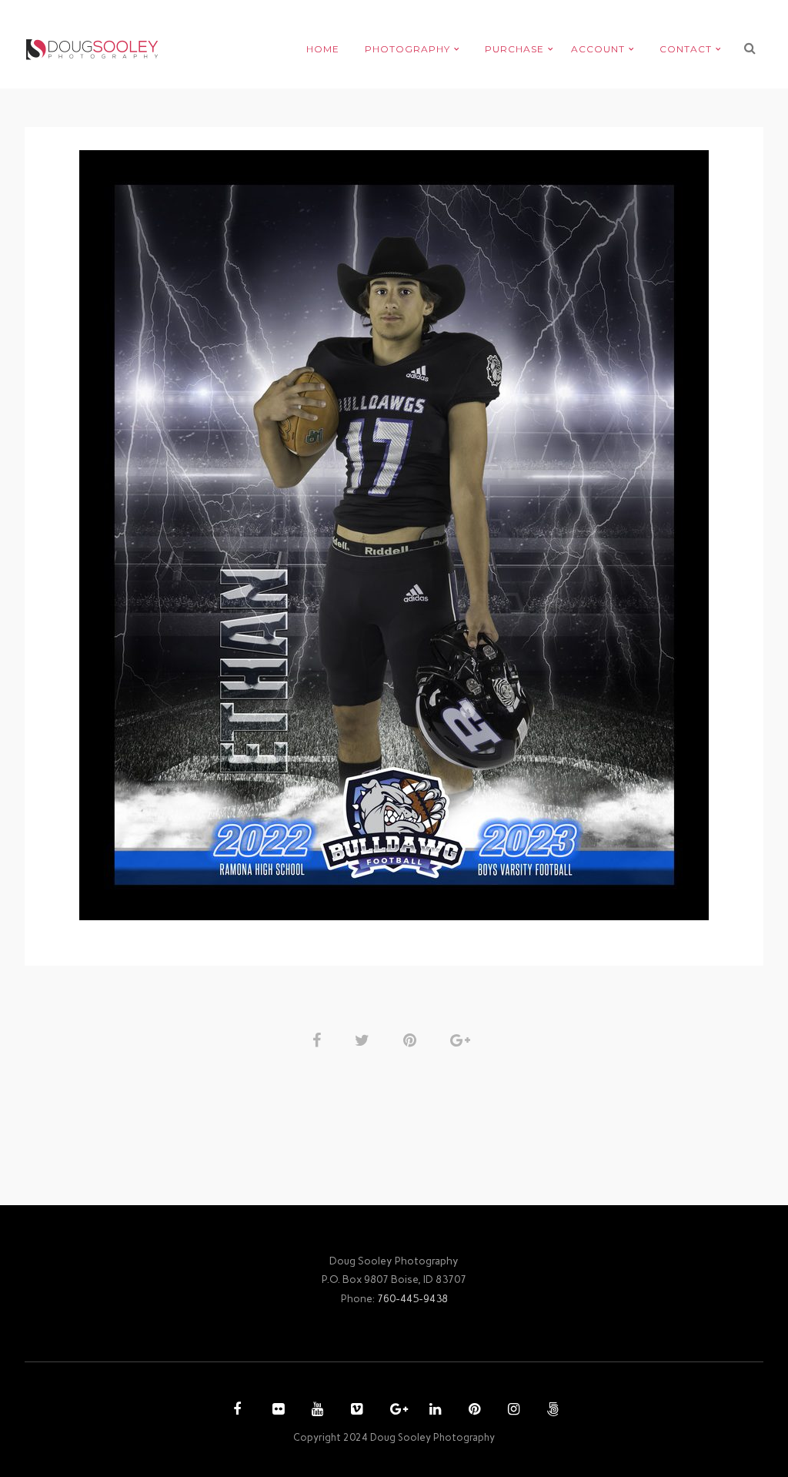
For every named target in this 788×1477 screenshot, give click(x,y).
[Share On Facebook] (319, 1040)
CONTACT (685, 49)
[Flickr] (276, 1410)
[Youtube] (315, 1410)
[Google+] (394, 1410)
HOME (322, 49)
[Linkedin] (433, 1410)
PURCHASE (514, 49)
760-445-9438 (412, 1298)
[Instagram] (512, 1410)
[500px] (551, 1410)
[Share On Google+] (463, 1040)
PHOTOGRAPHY (407, 49)
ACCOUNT (598, 49)
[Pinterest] (472, 1410)
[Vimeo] (355, 1410)
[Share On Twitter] (364, 1040)
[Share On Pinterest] (412, 1040)
